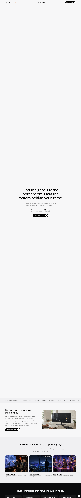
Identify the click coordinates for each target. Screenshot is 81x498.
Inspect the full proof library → (40, 451)
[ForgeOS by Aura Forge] (11, 2)
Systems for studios (41, 2)
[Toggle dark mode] (79, 496)
